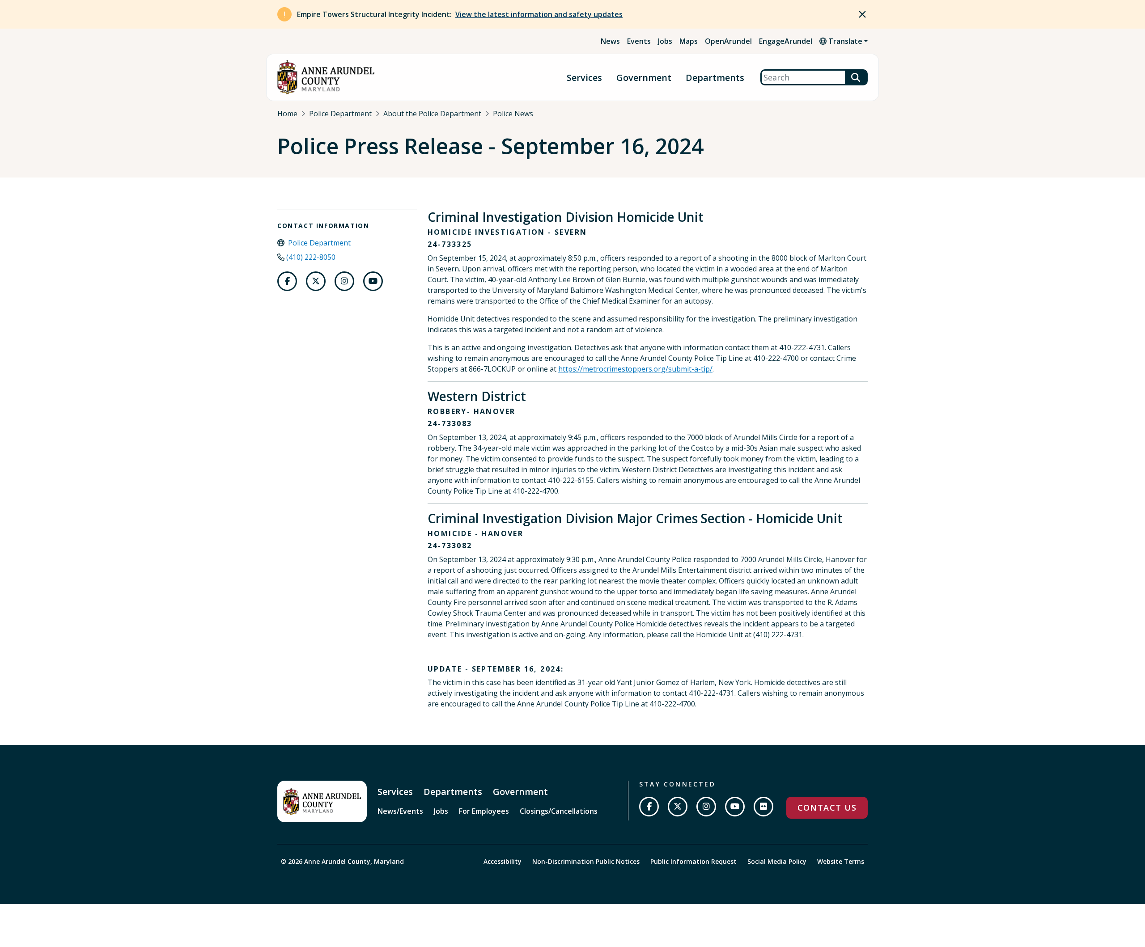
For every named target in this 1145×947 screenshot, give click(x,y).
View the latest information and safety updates (539, 14)
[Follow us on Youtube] (373, 281)
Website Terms (840, 861)
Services (584, 78)
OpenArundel (728, 41)
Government (643, 78)
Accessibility (502, 861)
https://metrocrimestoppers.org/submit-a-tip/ (635, 369)
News (610, 41)
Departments (715, 78)
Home (287, 113)
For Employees (484, 811)
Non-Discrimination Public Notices (586, 861)
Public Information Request (693, 861)
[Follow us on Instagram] (344, 281)
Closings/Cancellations (559, 811)
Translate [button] (844, 41)
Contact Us (827, 807)
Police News (513, 113)
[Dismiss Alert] (862, 14)
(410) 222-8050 (310, 257)
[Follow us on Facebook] (287, 281)
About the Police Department (432, 113)
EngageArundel (785, 41)
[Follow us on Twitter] (316, 281)
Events (639, 41)
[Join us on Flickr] (763, 806)
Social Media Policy (776, 861)
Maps (688, 41)
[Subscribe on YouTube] (735, 806)
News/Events (400, 811)
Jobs (665, 41)
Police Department (340, 113)
